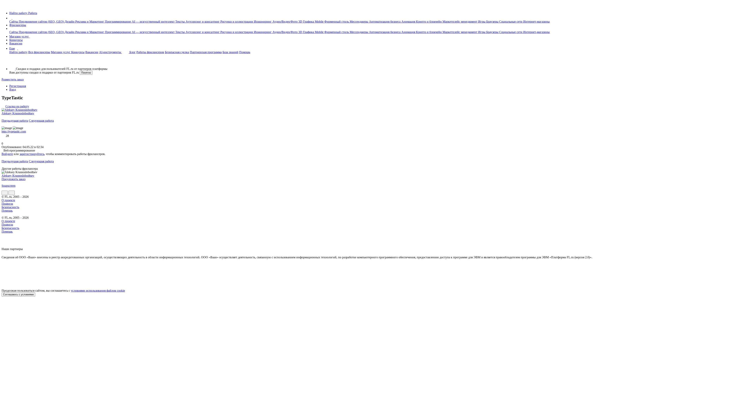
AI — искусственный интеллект (153, 21)
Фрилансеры (17, 25)
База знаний (230, 52)
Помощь (244, 52)
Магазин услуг (19, 36)
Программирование (118, 21)
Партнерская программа (206, 52)
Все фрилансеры (39, 52)
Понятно (86, 72)
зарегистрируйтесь (32, 154)
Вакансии (15, 43)
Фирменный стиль (337, 21)
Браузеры (492, 21)
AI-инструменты (110, 52)
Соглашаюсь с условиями (18, 294)
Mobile (319, 21)
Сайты (14, 21)
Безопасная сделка (177, 52)
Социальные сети (511, 21)
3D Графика (306, 21)
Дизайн (70, 21)
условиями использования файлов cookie (98, 290)
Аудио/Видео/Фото (285, 21)
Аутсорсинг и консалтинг (203, 21)
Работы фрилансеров (150, 52)
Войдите (7, 154)
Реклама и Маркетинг (90, 21)
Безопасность (10, 207)
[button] (13, 18)
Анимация (408, 21)
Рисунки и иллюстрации (237, 21)
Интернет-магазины (536, 21)
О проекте (8, 200)
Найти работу (18, 52)
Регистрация (17, 86)
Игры (482, 21)
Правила (7, 203)
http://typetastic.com (14, 131)
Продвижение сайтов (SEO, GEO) (42, 21)
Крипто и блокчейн (429, 21)
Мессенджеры (359, 21)
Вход (12, 89)
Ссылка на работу (17, 106)
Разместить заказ (13, 79)
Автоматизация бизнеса (385, 21)
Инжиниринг (263, 21)
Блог (132, 52)
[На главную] (5, 6)
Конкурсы (16, 40)
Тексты (180, 21)
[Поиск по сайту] (12, 62)
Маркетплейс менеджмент (460, 21)
